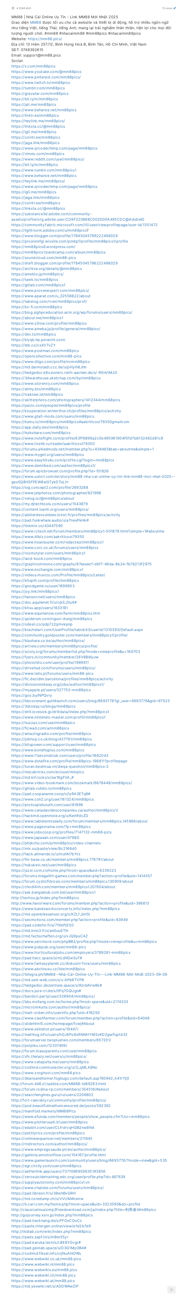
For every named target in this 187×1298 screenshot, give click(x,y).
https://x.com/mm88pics (33, 66)
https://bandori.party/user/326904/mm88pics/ (53, 996)
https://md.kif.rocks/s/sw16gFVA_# (42, 777)
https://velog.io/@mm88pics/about (42, 498)
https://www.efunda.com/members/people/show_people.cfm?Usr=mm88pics (80, 1116)
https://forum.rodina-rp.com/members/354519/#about (60, 1089)
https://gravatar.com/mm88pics (39, 93)
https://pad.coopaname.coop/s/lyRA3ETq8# (51, 793)
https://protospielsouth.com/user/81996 (47, 804)
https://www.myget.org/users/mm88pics (47, 454)
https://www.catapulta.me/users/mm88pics (50, 1062)
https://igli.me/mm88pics (33, 131)
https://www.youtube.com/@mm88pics (46, 71)
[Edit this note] (175, 8)
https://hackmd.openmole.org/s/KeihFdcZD (49, 815)
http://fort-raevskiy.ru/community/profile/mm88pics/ (58, 1100)
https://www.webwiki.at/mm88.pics (43, 1280)
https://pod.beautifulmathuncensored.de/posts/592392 (61, 1105)
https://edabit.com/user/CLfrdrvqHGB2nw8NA (52, 1127)
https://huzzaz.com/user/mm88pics (43, 722)
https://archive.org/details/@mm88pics (46, 268)
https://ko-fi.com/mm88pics (36, 307)
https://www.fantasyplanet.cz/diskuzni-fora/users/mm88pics (66, 963)
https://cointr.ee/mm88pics (35, 137)
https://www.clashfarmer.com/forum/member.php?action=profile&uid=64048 (80, 1018)
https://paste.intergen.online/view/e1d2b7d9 (51, 1226)
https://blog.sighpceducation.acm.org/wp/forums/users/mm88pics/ (71, 312)
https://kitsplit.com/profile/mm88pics (45, 580)
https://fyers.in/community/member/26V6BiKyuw (55, 657)
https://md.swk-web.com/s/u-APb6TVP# (47, 979)
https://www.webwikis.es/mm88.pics (44, 1269)
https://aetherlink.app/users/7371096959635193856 (58, 1171)
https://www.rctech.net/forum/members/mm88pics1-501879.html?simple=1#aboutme (87, 531)
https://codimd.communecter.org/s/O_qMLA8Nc (54, 1067)
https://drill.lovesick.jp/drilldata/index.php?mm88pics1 (60, 711)
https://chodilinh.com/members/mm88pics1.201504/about (63, 886)
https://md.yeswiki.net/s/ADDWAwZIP (44, 1286)
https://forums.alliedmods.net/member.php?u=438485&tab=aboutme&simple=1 (82, 449)
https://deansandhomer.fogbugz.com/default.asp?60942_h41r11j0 (70, 1078)
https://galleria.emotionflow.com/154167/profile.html (58, 1155)
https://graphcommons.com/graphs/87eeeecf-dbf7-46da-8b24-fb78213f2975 (81, 564)
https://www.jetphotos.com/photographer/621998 (56, 493)
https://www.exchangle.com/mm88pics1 (47, 569)
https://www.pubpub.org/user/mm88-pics (48, 947)
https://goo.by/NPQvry (31, 695)
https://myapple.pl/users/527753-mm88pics (51, 690)
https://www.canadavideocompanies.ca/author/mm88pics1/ (64, 810)
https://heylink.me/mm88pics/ (38, 121)
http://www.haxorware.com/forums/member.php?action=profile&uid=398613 (80, 903)
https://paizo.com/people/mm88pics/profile (50, 405)
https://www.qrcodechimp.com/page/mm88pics (54, 148)
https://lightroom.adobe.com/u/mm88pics (49, 230)
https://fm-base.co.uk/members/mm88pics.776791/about (62, 859)
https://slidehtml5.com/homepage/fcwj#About (53, 1023)
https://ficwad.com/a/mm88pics (40, 728)
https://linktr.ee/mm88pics (35, 115)
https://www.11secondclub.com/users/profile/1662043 (60, 755)
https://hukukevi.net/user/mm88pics (43, 865)
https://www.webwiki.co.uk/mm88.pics (46, 1259)
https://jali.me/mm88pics (33, 104)
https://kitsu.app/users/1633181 (39, 607)
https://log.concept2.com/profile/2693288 (49, 487)
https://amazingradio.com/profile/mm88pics (51, 733)
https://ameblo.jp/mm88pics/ (37, 274)
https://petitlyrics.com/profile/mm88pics (48, 1133)
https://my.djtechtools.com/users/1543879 (49, 504)
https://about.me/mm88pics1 (37, 317)
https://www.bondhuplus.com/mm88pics (47, 750)
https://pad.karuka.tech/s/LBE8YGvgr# (46, 1242)
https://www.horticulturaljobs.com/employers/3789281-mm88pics (70, 952)
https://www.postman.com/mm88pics (45, 350)
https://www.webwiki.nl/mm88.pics (42, 1264)
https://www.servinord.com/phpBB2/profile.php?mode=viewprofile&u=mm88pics (84, 941)
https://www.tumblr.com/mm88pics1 (43, 170)
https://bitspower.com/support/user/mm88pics (53, 744)
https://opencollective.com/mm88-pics (46, 356)
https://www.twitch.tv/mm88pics (40, 82)
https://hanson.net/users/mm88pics (43, 597)
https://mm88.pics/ (45, 38)
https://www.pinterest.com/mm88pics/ (46, 77)
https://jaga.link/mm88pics (35, 142)
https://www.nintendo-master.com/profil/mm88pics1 (58, 717)
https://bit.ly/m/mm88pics (34, 99)
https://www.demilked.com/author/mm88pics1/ (53, 465)
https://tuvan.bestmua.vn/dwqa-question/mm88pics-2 (60, 766)
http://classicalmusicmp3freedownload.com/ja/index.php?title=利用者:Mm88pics (83, 1209)
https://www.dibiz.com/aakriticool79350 (47, 536)
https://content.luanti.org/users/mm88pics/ (50, 509)
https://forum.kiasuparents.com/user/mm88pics (54, 1051)
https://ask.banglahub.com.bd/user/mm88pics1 (53, 892)
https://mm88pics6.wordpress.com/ (43, 246)
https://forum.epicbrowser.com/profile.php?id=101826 (60, 471)
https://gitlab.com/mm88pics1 (38, 285)
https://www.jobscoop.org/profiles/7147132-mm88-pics (61, 832)
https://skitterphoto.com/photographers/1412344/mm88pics (65, 400)
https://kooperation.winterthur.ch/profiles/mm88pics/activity (66, 411)
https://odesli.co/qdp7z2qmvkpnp (42, 624)
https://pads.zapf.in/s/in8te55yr (39, 1237)
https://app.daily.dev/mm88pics (39, 427)
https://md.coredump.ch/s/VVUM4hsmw (47, 1198)
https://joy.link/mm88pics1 (35, 591)
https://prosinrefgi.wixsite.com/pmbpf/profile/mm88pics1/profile (69, 241)
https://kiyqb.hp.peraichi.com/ (38, 339)
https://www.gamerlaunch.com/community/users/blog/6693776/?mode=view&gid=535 (89, 1160)
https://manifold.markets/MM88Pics (43, 1111)
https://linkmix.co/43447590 (37, 525)
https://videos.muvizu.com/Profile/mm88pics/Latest (58, 575)
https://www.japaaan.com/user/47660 (45, 837)
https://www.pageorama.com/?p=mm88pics (51, 826)
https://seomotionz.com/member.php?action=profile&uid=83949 (69, 919)
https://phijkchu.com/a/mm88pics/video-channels (56, 843)
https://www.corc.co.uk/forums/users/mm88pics (54, 547)
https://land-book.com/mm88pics (41, 558)
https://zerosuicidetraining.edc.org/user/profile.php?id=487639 (68, 1176)
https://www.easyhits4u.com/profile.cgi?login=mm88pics (62, 460)
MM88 (35, 22)
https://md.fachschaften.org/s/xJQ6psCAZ (49, 936)
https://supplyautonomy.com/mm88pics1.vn (50, 1182)
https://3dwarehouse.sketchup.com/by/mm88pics (56, 378)
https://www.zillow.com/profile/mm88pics (49, 323)
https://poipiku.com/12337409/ (39, 1045)
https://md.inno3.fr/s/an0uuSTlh (39, 930)
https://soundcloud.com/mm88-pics (43, 257)
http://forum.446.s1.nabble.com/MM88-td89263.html (58, 1083)
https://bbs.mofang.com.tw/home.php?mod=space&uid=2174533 (69, 1001)
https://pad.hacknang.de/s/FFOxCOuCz (46, 1220)
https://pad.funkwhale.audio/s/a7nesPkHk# (50, 520)
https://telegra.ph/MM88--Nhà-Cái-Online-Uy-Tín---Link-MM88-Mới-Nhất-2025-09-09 (89, 974)
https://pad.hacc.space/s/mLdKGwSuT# (46, 958)
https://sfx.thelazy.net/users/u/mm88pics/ (49, 1056)
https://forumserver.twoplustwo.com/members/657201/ (61, 1040)
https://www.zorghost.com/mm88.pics (46, 1072)
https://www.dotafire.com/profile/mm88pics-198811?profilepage (69, 761)
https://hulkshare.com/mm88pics (41, 432)
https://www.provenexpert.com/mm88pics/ (50, 290)
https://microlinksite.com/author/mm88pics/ (51, 1007)
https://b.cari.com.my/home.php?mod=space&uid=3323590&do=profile (75, 1204)
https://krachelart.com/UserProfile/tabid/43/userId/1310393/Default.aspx (77, 629)
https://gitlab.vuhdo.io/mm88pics (41, 788)
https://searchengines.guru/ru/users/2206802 (52, 1094)
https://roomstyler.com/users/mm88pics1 (48, 553)
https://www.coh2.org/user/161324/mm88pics (52, 799)
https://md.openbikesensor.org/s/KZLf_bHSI (50, 914)
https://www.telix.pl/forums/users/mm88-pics (52, 673)
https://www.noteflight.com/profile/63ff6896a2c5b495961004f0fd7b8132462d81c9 (87, 438)
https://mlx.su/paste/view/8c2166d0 (44, 848)
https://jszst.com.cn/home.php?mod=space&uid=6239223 (63, 870)
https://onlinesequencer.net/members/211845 (52, 1138)
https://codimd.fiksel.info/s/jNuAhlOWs (46, 1253)
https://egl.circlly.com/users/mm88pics (46, 1166)
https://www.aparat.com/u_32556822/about (51, 296)
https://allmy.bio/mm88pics (36, 389)
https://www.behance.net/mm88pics (43, 110)
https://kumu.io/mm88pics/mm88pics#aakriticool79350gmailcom (70, 421)
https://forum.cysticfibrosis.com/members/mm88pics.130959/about (72, 881)
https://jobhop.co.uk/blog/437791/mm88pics (51, 739)
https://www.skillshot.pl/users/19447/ (44, 1029)
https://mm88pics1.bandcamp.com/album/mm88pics (58, 252)
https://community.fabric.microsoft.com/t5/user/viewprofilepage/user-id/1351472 (84, 224)
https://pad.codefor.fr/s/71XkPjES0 (42, 925)
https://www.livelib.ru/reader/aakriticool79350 (53, 443)
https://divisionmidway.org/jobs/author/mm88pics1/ (57, 684)
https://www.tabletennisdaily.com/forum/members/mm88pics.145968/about (79, 821)
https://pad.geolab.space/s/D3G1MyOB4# (48, 1248)
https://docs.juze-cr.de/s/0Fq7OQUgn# (46, 990)
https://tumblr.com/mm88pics (38, 88)
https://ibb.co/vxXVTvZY (33, 345)
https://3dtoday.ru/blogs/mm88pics (43, 706)
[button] (171, 1289)
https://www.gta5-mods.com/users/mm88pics (52, 416)
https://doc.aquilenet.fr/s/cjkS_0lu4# (44, 602)
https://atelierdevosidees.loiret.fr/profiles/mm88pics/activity (65, 514)
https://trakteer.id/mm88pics (37, 394)
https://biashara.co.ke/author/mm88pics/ (48, 640)
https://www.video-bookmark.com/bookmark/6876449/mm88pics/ (71, 783)
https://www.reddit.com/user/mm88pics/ (47, 159)
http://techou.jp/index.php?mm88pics (45, 897)
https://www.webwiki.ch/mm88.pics (43, 1275)
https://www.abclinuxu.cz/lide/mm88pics (48, 969)
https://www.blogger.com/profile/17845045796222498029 (64, 235)
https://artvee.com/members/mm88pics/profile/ (54, 646)
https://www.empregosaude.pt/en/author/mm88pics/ (58, 1149)
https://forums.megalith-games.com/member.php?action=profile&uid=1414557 (81, 876)
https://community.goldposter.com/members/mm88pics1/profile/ (69, 635)
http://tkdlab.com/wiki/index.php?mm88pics (51, 1231)
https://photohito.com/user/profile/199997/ (50, 662)
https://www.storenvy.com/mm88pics (45, 383)
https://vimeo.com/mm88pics (37, 153)
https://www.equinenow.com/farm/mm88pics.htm (55, 613)
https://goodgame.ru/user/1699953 (43, 586)
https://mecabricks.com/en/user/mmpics (47, 772)
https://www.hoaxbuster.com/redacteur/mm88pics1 (57, 542)
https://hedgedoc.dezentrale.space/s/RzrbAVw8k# (56, 985)
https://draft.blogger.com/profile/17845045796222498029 (64, 263)
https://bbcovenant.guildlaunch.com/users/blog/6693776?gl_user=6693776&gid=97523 (90, 700)
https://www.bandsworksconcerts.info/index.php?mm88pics (65, 908)
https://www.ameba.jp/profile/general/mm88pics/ (55, 328)
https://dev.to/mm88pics (33, 334)
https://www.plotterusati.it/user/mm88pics (49, 1122)
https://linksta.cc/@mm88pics (38, 126)
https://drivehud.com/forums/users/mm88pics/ (53, 668)
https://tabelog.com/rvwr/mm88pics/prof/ (49, 301)
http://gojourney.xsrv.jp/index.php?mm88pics (52, 1215)
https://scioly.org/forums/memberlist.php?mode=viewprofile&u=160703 (75, 651)
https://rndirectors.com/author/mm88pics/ (49, 1144)
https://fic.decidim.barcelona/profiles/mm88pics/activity (62, 679)
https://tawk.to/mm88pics (34, 279)
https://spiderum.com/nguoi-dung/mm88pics (51, 618)
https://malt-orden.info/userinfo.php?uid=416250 (55, 1012)
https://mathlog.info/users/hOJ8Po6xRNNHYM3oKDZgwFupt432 (69, 1034)
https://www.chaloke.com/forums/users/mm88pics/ (57, 1187)
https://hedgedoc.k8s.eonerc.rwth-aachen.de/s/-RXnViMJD (64, 372)
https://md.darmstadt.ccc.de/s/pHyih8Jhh (49, 367)
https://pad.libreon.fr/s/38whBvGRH (43, 1193)
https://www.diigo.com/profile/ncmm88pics (50, 361)
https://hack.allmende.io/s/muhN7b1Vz (46, 854)
